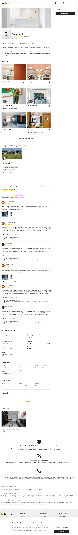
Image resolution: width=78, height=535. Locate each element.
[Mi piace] (2, 219)
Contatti (16, 47)
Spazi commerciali (44, 504)
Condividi (24, 43)
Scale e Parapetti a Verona (50, 496)
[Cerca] (9, 2)
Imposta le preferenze (62, 527)
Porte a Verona (18, 496)
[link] (7, 232)
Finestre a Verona (27, 496)
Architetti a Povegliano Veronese (31, 488)
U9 (3, 202)
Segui (48, 343)
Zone (26, 47)
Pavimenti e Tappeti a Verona (8, 496)
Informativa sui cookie (31, 530)
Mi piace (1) (5, 234)
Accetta (62, 531)
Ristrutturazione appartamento (22, 502)
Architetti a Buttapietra (6, 489)
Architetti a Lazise (56, 488)
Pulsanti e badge (43, 516)
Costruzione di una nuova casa (60, 502)
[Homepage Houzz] (6, 514)
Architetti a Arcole (27, 489)
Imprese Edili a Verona (68, 495)
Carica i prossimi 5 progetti (26, 138)
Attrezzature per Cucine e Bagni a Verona (67, 496)
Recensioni (39, 47)
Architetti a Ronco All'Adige (16, 488)
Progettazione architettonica (8, 502)
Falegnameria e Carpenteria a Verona (53, 495)
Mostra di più (5, 55)
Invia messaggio (65, 13)
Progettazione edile (47, 502)
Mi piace (5, 218)
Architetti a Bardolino (17, 489)
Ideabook (46, 47)
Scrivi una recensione (45, 185)
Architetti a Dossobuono (67, 488)
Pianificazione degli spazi (37, 502)
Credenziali (32, 47)
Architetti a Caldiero (37, 489)
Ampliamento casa (12, 504)
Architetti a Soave (5, 488)
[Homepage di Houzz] (6, 3)
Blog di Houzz (63, 516)
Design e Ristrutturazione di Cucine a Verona (32, 495)
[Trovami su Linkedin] (30, 348)
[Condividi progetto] (23, 82)
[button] (3, 3)
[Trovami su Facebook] (27, 348)
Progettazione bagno (34, 504)
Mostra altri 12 (5, 373)
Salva (32, 43)
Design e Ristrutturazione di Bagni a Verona (11, 495)
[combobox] (17, 2)
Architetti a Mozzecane (45, 488)
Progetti (10, 47)
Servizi (22, 47)
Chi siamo (4, 47)
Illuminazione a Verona (37, 496)
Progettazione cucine (23, 504)
